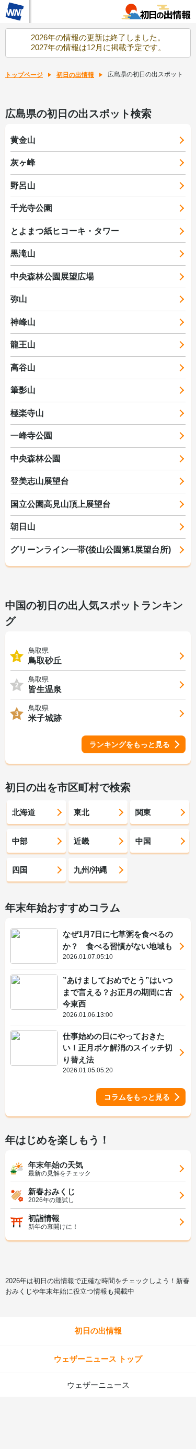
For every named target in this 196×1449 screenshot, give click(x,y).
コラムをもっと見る (137, 1097)
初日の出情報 (75, 74)
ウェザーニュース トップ (98, 1358)
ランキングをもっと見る (129, 744)
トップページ (24, 74)
